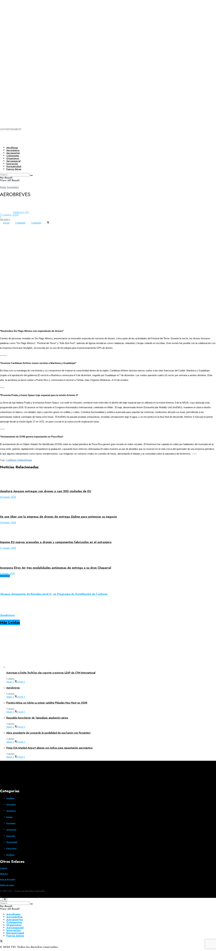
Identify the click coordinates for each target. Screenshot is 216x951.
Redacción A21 (21, 212)
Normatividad (11, 842)
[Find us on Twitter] (1, 896)
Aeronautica (11, 804)
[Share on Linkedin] (8, 225)
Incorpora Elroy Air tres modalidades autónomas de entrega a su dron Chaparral (55, 568)
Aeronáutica (12, 150)
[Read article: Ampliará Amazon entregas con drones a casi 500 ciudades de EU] (108, 480)
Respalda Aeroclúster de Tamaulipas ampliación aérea (37, 718)
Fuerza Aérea (15, 936)
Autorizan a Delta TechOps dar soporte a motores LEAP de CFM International (50, 673)
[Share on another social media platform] (3, 227)
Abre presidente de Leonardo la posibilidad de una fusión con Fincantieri (48, 733)
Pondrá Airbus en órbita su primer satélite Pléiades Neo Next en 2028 (46, 703)
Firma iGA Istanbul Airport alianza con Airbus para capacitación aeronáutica (49, 748)
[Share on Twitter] (48, 222)
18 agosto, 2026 (8, 522)
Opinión (9, 817)
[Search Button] (31, 903)
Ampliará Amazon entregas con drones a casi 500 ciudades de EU (45, 491)
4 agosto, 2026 (7, 573)
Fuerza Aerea (11, 848)
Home (3, 187)
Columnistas (14, 922)
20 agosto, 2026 (8, 497)
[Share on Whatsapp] (3, 225)
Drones (28, 460)
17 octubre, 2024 (9, 215)
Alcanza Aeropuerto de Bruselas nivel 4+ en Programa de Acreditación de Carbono (54, 594)
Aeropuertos (13, 153)
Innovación (10, 836)
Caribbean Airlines (15, 460)
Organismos (10, 823)
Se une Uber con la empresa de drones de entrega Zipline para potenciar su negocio (58, 516)
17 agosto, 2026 (8, 548)
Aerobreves (7, 615)
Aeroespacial (11, 829)
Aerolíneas (12, 147)
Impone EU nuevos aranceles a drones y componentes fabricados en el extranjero (55, 542)
